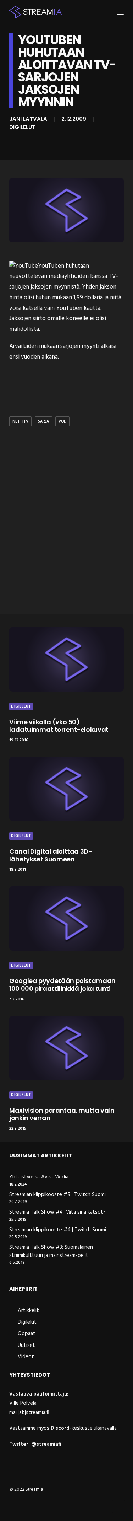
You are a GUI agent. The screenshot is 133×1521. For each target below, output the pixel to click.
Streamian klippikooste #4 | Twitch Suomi (57, 1230)
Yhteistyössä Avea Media (38, 1177)
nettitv (20, 421)
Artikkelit (28, 1310)
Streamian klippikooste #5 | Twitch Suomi (57, 1195)
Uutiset (26, 1345)
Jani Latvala (28, 119)
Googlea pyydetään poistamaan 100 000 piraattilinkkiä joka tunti (62, 984)
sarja (43, 421)
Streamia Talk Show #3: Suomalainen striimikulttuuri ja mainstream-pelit (51, 1251)
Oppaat (26, 1333)
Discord (60, 1428)
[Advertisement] (66, 535)
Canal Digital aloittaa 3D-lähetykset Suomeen (50, 855)
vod (62, 421)
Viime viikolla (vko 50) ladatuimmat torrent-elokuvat (59, 725)
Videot (26, 1357)
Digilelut (22, 127)
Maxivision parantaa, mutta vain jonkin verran (62, 1114)
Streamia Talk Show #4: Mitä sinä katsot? (57, 1212)
